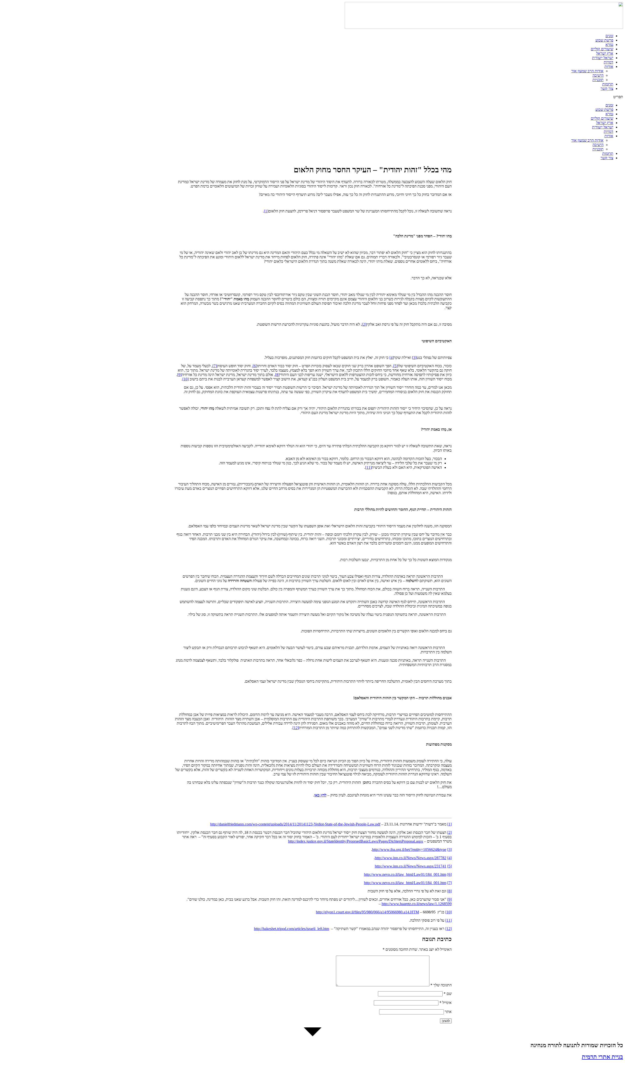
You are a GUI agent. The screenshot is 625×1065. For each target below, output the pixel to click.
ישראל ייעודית (602, 58)
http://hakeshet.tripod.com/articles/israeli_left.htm (291, 929)
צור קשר (607, 88)
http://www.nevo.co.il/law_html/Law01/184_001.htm (405, 874)
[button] (312, 97)
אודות (608, 66)
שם (448, 994)
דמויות (608, 62)
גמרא (609, 44)
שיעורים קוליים (602, 49)
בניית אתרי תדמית (602, 1057)
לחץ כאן (320, 795)
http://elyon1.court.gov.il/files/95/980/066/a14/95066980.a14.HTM (367, 912)
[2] (364, 324)
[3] (414, 357)
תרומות (607, 84)
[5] (395, 366)
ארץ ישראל (604, 53)
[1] (266, 211)
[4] (391, 357)
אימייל (445, 1003)
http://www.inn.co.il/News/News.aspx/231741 (410, 866)
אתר (448, 1012)
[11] (368, 467)
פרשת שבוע (604, 40)
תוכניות (598, 80)
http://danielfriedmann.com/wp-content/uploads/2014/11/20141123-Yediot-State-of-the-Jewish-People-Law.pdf (295, 824)
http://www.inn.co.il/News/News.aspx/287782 (410, 858)
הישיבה (598, 75)
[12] (295, 728)
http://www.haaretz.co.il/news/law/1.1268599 (417, 904)
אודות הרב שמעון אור (587, 71)
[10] (185, 379)
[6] (255, 366)
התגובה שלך (441, 985)
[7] (214, 366)
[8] (277, 375)
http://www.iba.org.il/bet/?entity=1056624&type (409, 849)
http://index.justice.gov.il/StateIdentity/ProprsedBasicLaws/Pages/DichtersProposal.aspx (355, 841)
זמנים (609, 36)
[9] (179, 375)
